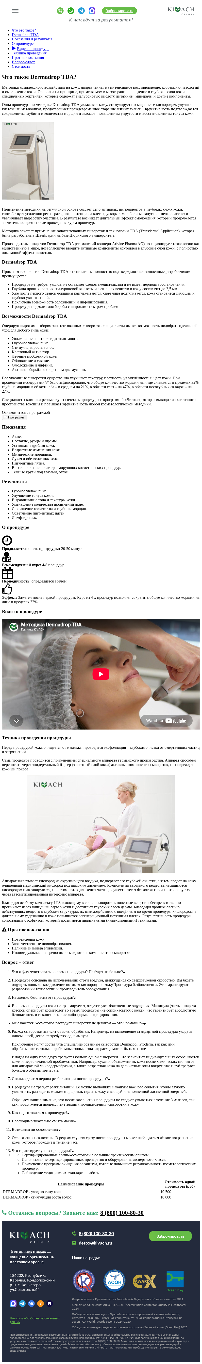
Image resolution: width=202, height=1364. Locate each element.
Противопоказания (28, 57)
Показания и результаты (32, 39)
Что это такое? (24, 30)
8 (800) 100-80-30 (122, 1213)
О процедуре (23, 43)
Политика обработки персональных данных (35, 1320)
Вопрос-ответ (23, 62)
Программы (16, 417)
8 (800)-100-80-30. (109, 1341)
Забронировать (119, 10)
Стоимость (21, 66)
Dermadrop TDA (25, 35)
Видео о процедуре (33, 49)
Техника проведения (29, 53)
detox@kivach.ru (95, 1243)
